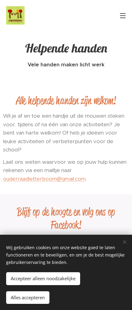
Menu (123, 15)
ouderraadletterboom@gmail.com (44, 178)
